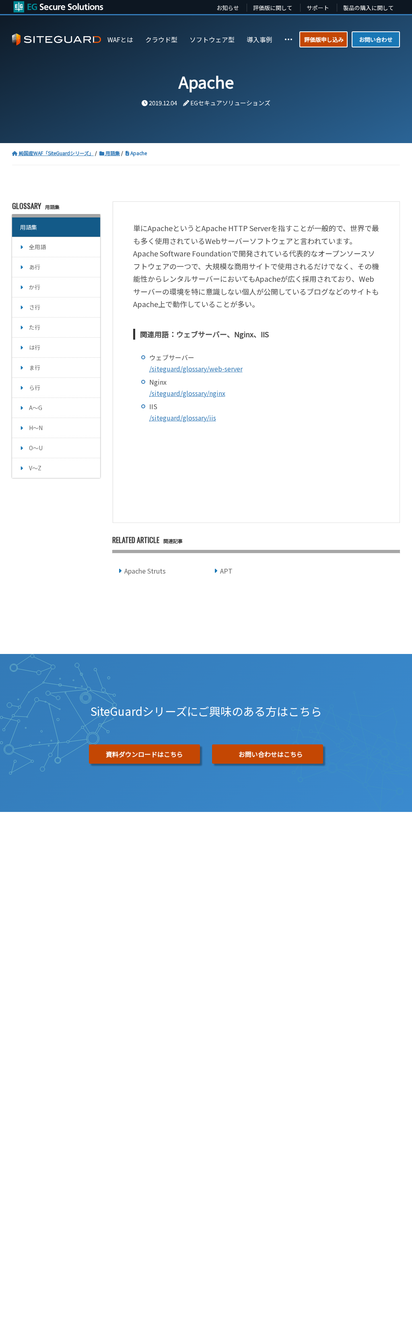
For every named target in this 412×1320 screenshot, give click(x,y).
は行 (34, 347)
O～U (36, 448)
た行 (34, 327)
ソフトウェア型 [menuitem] (212, 39)
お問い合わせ (376, 39)
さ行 (34, 307)
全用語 (37, 247)
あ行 (34, 267)
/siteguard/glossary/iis (182, 417)
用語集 (112, 153)
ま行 (34, 367)
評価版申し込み (324, 39)
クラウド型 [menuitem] (161, 39)
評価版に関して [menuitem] (273, 8)
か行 (34, 287)
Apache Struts (145, 571)
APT (226, 571)
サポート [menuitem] (318, 8)
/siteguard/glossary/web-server (196, 368)
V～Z (35, 468)
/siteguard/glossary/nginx (187, 393)
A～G (35, 408)
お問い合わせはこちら (270, 754)
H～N (36, 428)
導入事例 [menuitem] (259, 39)
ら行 (34, 387)
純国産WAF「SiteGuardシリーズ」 (56, 153)
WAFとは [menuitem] (120, 39)
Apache (138, 153)
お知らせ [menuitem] (227, 8)
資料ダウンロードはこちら (144, 754)
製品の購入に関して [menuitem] (368, 8)
